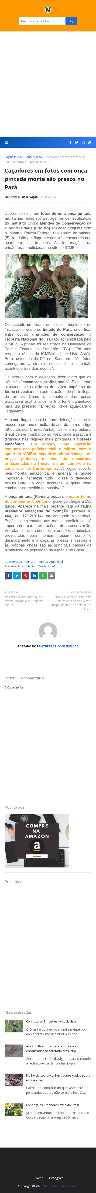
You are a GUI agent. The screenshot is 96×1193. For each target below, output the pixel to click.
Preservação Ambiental (20, 566)
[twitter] (76, 142)
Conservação (33, 157)
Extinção (29, 562)
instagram (56, 1178)
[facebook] (70, 142)
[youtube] (89, 142)
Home (39, 1178)
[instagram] (83, 142)
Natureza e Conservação (21, 197)
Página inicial (13, 157)
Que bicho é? (46, 566)
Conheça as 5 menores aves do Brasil (52, 1105)
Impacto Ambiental (50, 562)
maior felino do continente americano (48, 499)
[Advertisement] (48, 84)
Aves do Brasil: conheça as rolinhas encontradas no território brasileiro (51, 1048)
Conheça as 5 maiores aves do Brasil (52, 1021)
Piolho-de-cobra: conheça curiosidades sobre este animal (58, 1077)
